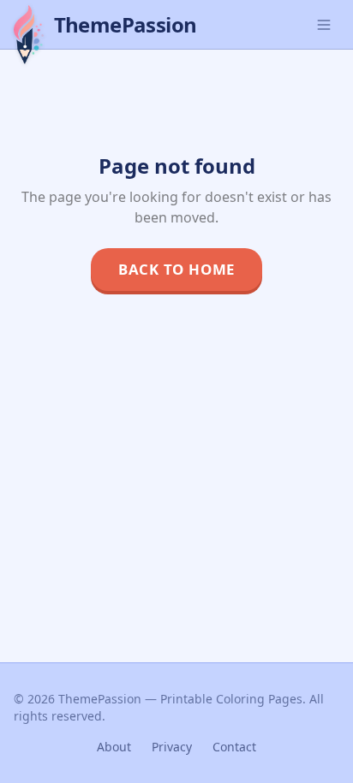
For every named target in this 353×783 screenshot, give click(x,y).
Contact (234, 747)
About (114, 747)
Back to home (176, 269)
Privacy (172, 747)
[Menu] (323, 24)
